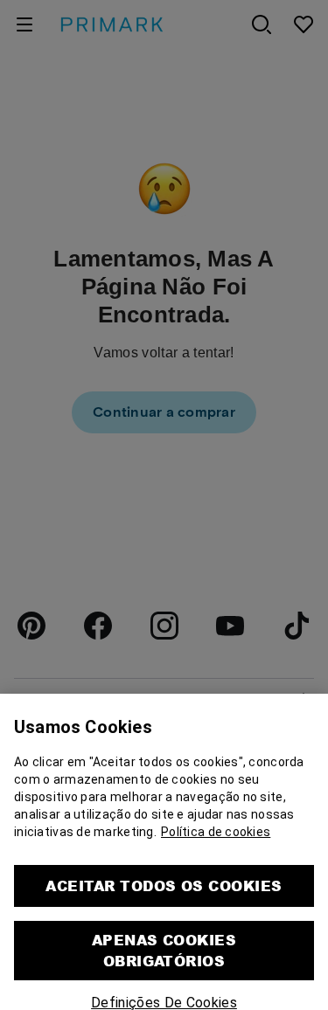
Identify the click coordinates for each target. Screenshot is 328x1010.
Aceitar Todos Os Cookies (164, 878)
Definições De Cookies (164, 994)
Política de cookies (215, 824)
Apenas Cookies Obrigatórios (164, 942)
